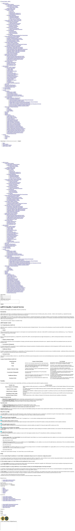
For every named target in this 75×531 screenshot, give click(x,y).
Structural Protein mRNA (11, 237)
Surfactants (9, 108)
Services (4, 488)
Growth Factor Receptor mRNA (12, 74)
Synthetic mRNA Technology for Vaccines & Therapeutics (19, 102)
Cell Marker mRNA (10, 241)
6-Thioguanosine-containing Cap (15, 14)
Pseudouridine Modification (14, 16)
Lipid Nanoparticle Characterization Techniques (15, 95)
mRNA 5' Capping (10, 10)
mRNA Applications (8, 96)
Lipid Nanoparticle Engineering (12, 119)
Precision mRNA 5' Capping (12, 117)
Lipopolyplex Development (14, 28)
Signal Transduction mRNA (12, 77)
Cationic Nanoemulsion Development (15, 29)
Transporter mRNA (10, 238)
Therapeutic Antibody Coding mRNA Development (16, 51)
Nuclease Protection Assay (11, 62)
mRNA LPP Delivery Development (13, 121)
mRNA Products (5, 66)
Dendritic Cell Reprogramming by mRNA (14, 38)
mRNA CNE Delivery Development (13, 122)
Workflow (15, 309)
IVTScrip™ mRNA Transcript (10, 67)
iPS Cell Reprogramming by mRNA (13, 41)
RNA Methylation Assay (11, 65)
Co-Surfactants (9, 109)
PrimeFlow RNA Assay (11, 63)
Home (4, 143)
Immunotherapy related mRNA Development (15, 47)
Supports (4, 89)
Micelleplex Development (13, 26)
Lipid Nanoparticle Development (15, 23)
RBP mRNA (9, 240)
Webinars (6, 113)
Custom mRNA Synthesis (9, 4)
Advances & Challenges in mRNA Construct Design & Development (21, 99)
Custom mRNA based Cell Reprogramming (12, 36)
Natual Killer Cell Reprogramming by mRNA (15, 39)
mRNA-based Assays (6, 507)
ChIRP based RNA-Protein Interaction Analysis (15, 58)
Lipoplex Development (13, 22)
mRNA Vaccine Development (12, 53)
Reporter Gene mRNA (11, 68)
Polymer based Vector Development (13, 24)
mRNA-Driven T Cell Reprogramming (14, 123)
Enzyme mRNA (10, 72)
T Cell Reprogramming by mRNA (13, 37)
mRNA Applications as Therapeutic (13, 98)
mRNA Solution (7, 114)
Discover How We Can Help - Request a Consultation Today (11, 320)
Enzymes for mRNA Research (10, 244)
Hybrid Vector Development (12, 27)
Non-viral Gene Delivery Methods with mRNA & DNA (19, 105)
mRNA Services (5, 3)
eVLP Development (10, 30)
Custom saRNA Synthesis (13, 7)
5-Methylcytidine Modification (14, 18)
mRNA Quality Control (11, 8)
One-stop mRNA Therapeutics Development (10, 504)
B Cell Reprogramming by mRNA (13, 40)
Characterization (10, 34)
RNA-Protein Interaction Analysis (11, 55)
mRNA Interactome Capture (12, 60)
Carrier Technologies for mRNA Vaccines (16, 100)
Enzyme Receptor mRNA (11, 73)
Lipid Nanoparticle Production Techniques (14, 94)
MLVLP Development (13, 32)
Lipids (8, 107)
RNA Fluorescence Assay (11, 64)
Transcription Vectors (10, 86)
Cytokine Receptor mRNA (11, 239)
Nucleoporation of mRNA (11, 92)
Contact (4, 492)
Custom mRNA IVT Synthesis (12, 6)
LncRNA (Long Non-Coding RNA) (13, 242)
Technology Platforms (6, 87)
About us (4, 491)
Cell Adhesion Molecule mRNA (12, 76)
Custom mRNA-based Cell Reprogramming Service (12, 499)
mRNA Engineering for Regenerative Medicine (15, 127)
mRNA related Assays (9, 61)
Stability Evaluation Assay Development (14, 45)
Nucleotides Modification (11, 15)
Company (4, 134)
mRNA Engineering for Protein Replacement (15, 126)
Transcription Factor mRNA (12, 71)
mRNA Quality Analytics (11, 116)
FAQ (25, 309)
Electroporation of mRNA (11, 91)
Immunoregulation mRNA (11, 75)
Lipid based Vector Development (12, 21)
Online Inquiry (7, 136)
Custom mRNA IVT (10, 115)
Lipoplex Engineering (11, 118)
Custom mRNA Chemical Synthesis (13, 5)
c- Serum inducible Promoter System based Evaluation (17, 44)
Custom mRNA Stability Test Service (9, 500)
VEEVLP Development (13, 33)
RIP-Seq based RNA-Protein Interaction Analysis (15, 56)
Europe (5, 514)
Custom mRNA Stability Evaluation (11, 42)
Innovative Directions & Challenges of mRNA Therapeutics (19, 104)
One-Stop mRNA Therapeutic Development (12, 46)
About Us (6, 135)
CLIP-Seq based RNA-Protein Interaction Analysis (16, 57)
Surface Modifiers (10, 110)
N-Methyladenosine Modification (15, 19)
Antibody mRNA (10, 70)
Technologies (7, 90)
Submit (2, 304)
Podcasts (6, 112)
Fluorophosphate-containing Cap (15, 13)
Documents (7, 111)
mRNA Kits (7, 243)
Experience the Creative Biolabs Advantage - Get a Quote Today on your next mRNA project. (17, 451)
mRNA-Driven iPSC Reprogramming (13, 124)
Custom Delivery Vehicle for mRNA (9, 498)
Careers (6, 137)
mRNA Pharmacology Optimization (13, 52)
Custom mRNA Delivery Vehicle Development (13, 20)
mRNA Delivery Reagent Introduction (11, 106)
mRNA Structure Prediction (11, 54)
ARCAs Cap (11, 11)
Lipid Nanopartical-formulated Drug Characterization (18, 35)
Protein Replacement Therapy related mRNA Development (17, 49)
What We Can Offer (20, 309)
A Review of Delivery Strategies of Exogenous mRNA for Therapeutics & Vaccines (25, 103)
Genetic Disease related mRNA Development (15, 48)
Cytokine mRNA (10, 69)
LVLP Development (12, 31)
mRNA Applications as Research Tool (13, 97)
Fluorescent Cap (12, 12)
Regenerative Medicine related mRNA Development (16, 50)
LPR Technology (8, 88)
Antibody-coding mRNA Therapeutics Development (16, 128)
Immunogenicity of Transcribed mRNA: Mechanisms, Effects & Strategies (23, 101)
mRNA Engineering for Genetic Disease (14, 125)
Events (6, 138)
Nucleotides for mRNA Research (10, 245)
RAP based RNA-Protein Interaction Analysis (15, 59)
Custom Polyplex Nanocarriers (12, 120)
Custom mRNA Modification (10, 9)
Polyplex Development (13, 25)
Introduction (2, 309)
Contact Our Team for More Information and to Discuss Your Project (13, 474)
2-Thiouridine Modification (14, 17)
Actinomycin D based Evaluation (13, 43)
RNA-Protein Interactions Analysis (9, 506)
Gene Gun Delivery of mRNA (12, 93)
